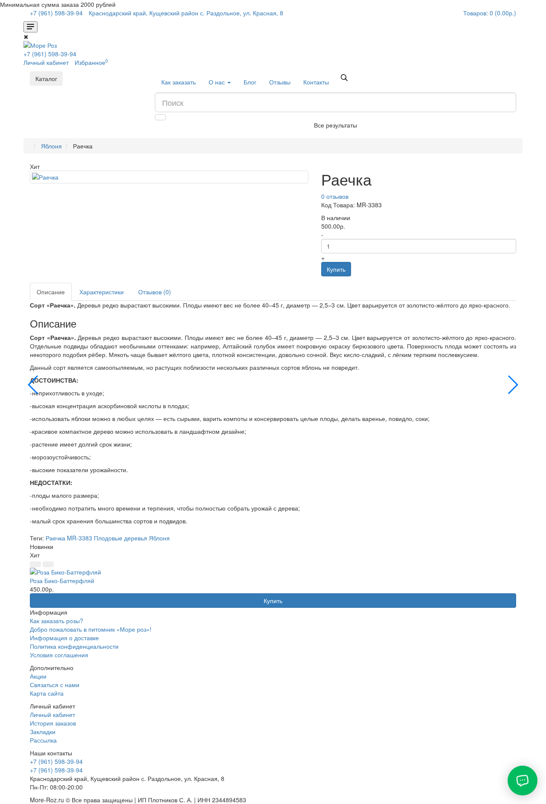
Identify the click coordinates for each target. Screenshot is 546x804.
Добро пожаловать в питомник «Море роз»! (90, 629)
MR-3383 (79, 538)
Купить (336, 269)
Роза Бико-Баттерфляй (62, 580)
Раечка (55, 538)
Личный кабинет (52, 714)
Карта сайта (47, 693)
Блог (250, 82)
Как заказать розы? (56, 620)
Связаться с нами (54, 684)
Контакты (316, 82)
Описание (51, 291)
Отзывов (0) (154, 291)
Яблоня (51, 146)
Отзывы (279, 82)
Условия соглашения (59, 654)
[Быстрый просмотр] (48, 564)
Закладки (42, 731)
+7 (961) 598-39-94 (49, 53)
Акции (38, 676)
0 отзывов (335, 196)
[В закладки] (35, 564)
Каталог (46, 78)
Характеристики (101, 291)
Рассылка (43, 740)
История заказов (53, 723)
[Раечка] (169, 177)
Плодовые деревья (120, 538)
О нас (218, 82)
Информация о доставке (64, 637)
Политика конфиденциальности (74, 646)
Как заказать (178, 82)
